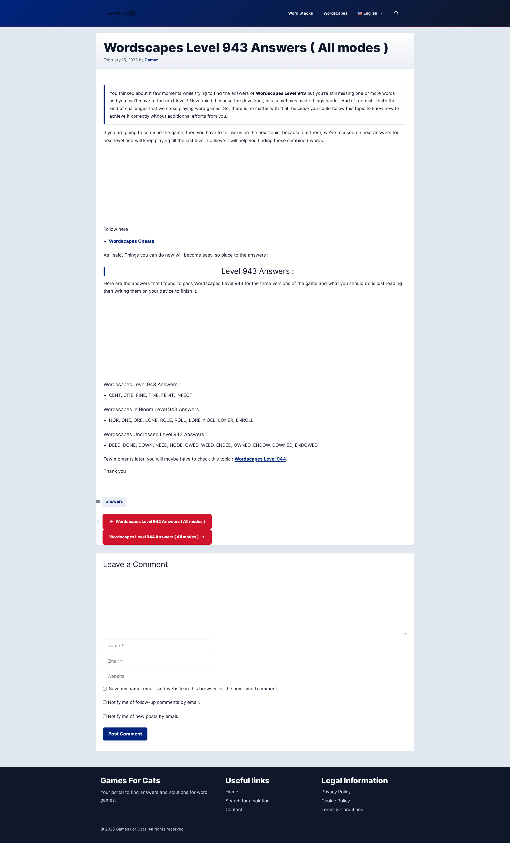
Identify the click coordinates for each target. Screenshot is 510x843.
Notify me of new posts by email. (143, 716)
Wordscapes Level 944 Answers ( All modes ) (154, 536)
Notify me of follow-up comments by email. (154, 702)
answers (114, 501)
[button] (396, 13)
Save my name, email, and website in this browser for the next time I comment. (193, 688)
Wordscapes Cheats (131, 241)
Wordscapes (335, 13)
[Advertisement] (255, 186)
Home (232, 791)
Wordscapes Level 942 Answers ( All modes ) (160, 521)
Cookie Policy (335, 800)
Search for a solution (248, 800)
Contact (234, 809)
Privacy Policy (336, 791)
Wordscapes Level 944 (260, 459)
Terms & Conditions (342, 809)
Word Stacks (300, 13)
